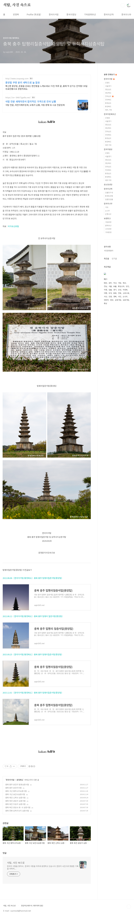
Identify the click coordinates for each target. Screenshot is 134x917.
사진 (119, 296)
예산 (124, 283)
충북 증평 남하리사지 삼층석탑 (17, 810)
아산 (114, 283)
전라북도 (108, 99)
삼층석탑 (118, 300)
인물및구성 (109, 192)
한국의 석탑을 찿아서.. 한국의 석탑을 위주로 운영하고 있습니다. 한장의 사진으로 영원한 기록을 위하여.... (42, 867)
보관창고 (107, 218)
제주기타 (108, 145)
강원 (110, 296)
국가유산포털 (13, 226)
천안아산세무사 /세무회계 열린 (32, 906)
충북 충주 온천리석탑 (13, 787)
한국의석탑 (54, 14)
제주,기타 (108, 110)
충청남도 (108, 103)
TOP (129, 907)
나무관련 (108, 229)
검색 (123, 5)
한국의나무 (126, 14)
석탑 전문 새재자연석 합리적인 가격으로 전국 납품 (30, 101)
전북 (119, 293)
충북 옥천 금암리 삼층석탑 (15, 801)
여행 (105, 293)
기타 (106, 207)
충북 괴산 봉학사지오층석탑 (16, 791)
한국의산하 (109, 14)
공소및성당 (108, 184)
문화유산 (108, 225)
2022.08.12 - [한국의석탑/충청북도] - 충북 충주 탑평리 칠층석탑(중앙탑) (33, 616)
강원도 (107, 82)
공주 (110, 283)
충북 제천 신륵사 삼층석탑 (15, 797)
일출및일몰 (109, 199)
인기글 (114, 258)
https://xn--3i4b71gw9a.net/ (18, 97)
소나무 (107, 210)
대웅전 (106, 300)
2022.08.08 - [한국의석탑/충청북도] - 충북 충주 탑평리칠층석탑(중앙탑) (32, 578)
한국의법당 (71, 14)
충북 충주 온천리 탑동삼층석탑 (17, 784)
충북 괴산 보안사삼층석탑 (15, 794)
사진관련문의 (108, 250)
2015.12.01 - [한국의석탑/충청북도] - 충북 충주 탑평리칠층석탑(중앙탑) (32, 692)
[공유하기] (10, 766)
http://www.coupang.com (16, 78)
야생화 (125, 289)
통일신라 (121, 286)
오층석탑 (126, 300)
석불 (110, 286)
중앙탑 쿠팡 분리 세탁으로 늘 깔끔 (22, 82)
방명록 (16, 14)
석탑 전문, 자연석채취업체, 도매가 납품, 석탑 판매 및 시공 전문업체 (35, 104)
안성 (119, 289)
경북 (114, 296)
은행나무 (108, 214)
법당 (111, 300)
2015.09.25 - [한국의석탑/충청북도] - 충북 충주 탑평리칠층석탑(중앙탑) (32, 654)
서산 (105, 296)
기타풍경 (108, 232)
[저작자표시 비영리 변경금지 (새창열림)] (31, 766)
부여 (110, 293)
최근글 (106, 258)
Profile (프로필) (34, 14)
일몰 (110, 289)
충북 (114, 293)
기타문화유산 (90, 14)
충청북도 (19, 779)
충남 (105, 303)
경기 (114, 289)
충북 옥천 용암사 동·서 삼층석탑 (17, 807)
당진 (127, 286)
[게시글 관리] (14, 766)
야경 (105, 289)
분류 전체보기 (109, 74)
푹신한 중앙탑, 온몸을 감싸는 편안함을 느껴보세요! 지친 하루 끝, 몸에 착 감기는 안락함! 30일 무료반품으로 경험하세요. (46, 87)
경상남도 (108, 89)
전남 (105, 286)
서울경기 (108, 86)
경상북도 (108, 93)
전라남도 (108, 96)
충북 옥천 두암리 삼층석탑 (15, 804)
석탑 (119, 283)
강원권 (107, 118)
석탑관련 (108, 222)
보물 (114, 286)
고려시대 (126, 293)
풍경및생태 (109, 196)
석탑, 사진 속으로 (17, 5)
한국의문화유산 (110, 114)
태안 (105, 283)
